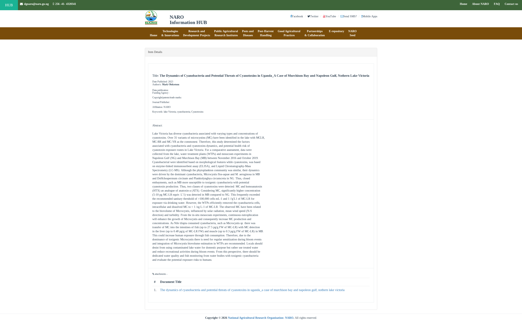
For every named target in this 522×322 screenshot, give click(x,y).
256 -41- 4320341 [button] (65, 3)
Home (464, 3)
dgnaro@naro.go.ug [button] (36, 3)
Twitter (314, 16)
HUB (9, 5)
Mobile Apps (370, 16)
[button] (153, 33)
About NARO (480, 3)
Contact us (512, 3)
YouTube (330, 16)
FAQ (498, 3)
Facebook (297, 16)
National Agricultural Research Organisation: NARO (260, 317)
